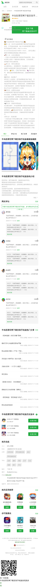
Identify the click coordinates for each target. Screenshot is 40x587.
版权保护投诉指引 (20, 542)
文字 (24, 461)
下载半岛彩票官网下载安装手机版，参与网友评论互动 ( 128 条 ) (20, 206)
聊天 (14, 465)
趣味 (14, 461)
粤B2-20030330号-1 (20, 545)
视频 (8, 465)
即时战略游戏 (20, 452)
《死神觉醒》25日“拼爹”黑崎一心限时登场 (13, 335)
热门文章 (24, 134)
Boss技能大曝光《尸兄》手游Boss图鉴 (13, 351)
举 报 (1, 584)
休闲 (8, 461)
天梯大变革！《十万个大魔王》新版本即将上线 (13, 366)
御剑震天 (20, 526)
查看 (7, 507)
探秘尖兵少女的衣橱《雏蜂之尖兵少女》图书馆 (13, 389)
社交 (29, 461)
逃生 (28, 452)
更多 (36, 201)
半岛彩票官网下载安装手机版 (5, 2)
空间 (19, 465)
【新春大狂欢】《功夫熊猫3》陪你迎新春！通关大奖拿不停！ (13, 382)
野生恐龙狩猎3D (7, 405)
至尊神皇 (20, 502)
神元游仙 (5, 374)
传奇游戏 (10, 452)
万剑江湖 (33, 526)
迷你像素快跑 (7, 502)
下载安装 (25, 21)
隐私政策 (8, 475)
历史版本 (34, 134)
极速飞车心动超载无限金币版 (11, 343)
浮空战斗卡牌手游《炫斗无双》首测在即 (13, 359)
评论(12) (14, 134)
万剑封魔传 (7, 526)
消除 (19, 461)
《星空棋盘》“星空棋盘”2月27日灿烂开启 (13, 397)
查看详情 (33, 420)
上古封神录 (32, 502)
